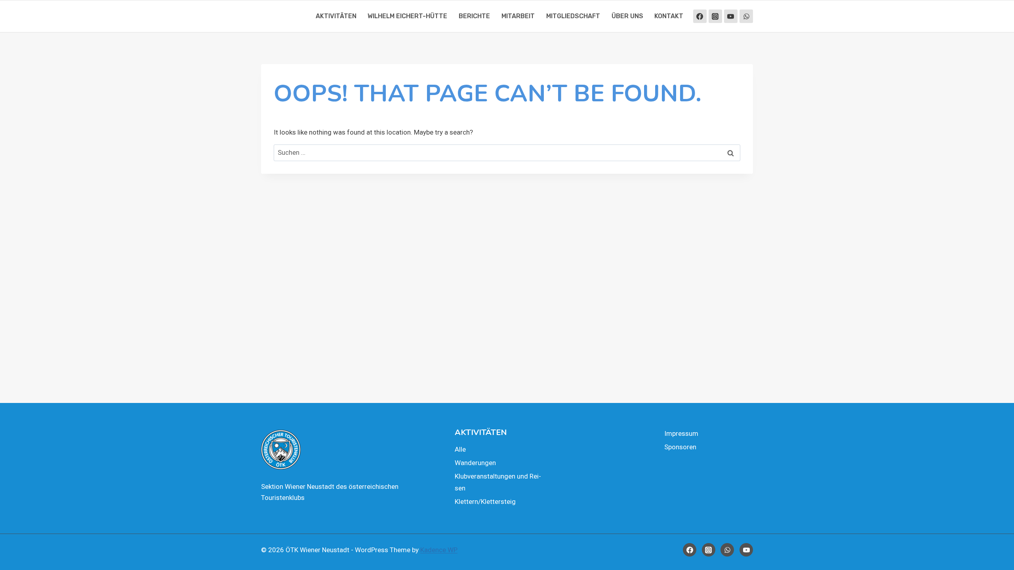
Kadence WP (438, 550)
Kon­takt (668, 16)
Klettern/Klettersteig (485, 501)
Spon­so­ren (680, 447)
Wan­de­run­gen (475, 463)
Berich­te (474, 16)
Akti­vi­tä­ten (336, 16)
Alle (460, 449)
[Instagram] (715, 16)
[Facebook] (700, 16)
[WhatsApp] (746, 16)
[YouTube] (731, 16)
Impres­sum (681, 433)
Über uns (627, 16)
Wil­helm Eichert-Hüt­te (407, 16)
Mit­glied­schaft (573, 16)
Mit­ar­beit (518, 16)
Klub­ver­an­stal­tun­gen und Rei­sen (498, 482)
